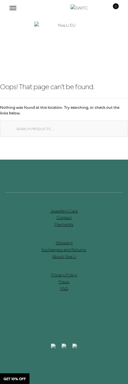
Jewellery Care (64, 211)
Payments (64, 224)
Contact (64, 217)
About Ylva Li (64, 256)
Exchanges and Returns (64, 249)
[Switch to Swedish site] (80, 7)
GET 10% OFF (15, 378)
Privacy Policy (64, 275)
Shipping (64, 242)
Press (64, 281)
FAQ (64, 288)
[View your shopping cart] (112, 8)
